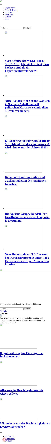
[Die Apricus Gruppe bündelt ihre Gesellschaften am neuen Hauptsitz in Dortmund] (28, 199)
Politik (7, 19)
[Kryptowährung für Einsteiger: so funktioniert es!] (25, 336)
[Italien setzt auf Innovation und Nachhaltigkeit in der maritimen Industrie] (28, 162)
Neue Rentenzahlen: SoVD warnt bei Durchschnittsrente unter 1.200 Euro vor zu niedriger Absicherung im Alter (27, 259)
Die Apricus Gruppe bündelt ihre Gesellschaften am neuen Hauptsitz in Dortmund (27, 217)
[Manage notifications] (4, 440)
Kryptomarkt (10, 8)
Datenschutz (10, 439)
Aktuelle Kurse (11, 10)
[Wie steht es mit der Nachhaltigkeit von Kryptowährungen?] (25, 408)
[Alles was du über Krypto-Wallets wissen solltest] (25, 373)
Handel (8, 17)
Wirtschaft (9, 14)
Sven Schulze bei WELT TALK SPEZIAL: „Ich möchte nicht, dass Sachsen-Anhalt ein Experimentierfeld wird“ (27, 65)
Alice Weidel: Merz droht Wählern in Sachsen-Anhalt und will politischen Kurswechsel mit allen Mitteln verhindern (27, 105)
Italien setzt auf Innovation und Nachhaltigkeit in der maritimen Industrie (25, 181)
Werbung (8, 441)
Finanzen (8, 12)
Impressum (9, 436)
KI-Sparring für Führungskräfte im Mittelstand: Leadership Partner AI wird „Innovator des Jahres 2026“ (27, 144)
